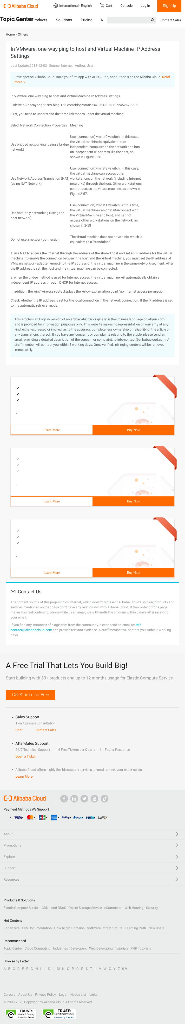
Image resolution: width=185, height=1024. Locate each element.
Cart (109, 5)
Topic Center (13, 948)
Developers (78, 948)
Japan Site (12, 928)
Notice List (78, 994)
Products (39, 20)
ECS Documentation (37, 928)
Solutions (64, 20)
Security (152, 908)
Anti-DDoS (58, 908)
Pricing (86, 20)
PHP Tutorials (141, 948)
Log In (145, 5)
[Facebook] (64, 799)
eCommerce (113, 908)
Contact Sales (170, 20)
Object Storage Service (85, 908)
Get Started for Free (30, 694)
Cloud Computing (38, 948)
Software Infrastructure (104, 928)
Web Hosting (134, 908)
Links (93, 994)
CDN (45, 908)
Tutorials (121, 948)
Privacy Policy (45, 994)
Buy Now (133, 430)
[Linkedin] (74, 799)
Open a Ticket (25, 756)
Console (126, 5)
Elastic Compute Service (21, 908)
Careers (9, 994)
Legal (63, 994)
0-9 (124, 969)
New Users (156, 928)
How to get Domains (69, 928)
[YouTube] (94, 799)
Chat (19, 730)
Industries (60, 948)
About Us (25, 994)
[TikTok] (104, 799)
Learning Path (135, 928)
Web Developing (101, 948)
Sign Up (169, 5)
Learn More (52, 430)
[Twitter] (84, 799)
